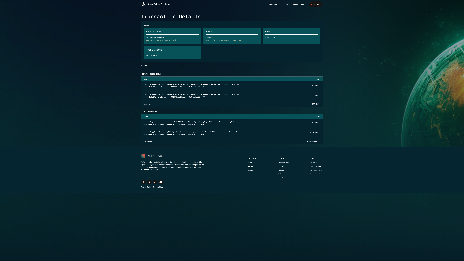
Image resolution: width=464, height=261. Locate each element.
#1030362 (209, 37)
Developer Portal (316, 170)
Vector (250, 166)
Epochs (281, 170)
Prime (250, 163)
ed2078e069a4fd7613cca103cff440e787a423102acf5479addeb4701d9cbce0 (173, 124)
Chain (303, 4)
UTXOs (144, 65)
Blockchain (272, 4)
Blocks (281, 166)
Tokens (285, 4)
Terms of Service (159, 187)
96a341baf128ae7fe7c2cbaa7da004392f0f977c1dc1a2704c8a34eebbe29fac (173, 87)
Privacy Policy (146, 187)
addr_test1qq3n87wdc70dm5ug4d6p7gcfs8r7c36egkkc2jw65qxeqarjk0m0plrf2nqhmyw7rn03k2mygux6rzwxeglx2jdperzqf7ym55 (192, 84)
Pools (295, 4)
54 (212, 40)
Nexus (250, 170)
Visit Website (314, 163)
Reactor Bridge (315, 166)
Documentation (315, 174)
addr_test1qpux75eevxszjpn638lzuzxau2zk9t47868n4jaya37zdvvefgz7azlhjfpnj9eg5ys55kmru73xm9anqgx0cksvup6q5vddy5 (191, 122)
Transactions (283, 163)
